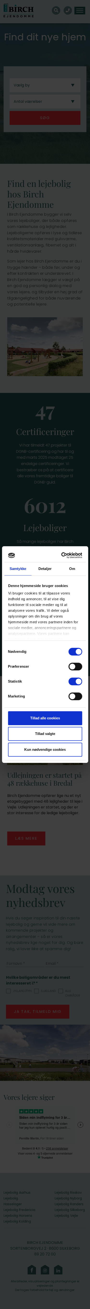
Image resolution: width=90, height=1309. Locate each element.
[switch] (75, 666)
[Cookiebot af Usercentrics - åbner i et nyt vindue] (62, 555)
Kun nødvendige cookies (45, 749)
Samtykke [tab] (18, 569)
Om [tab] (72, 569)
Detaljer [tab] (45, 569)
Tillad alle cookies (45, 718)
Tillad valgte (45, 734)
